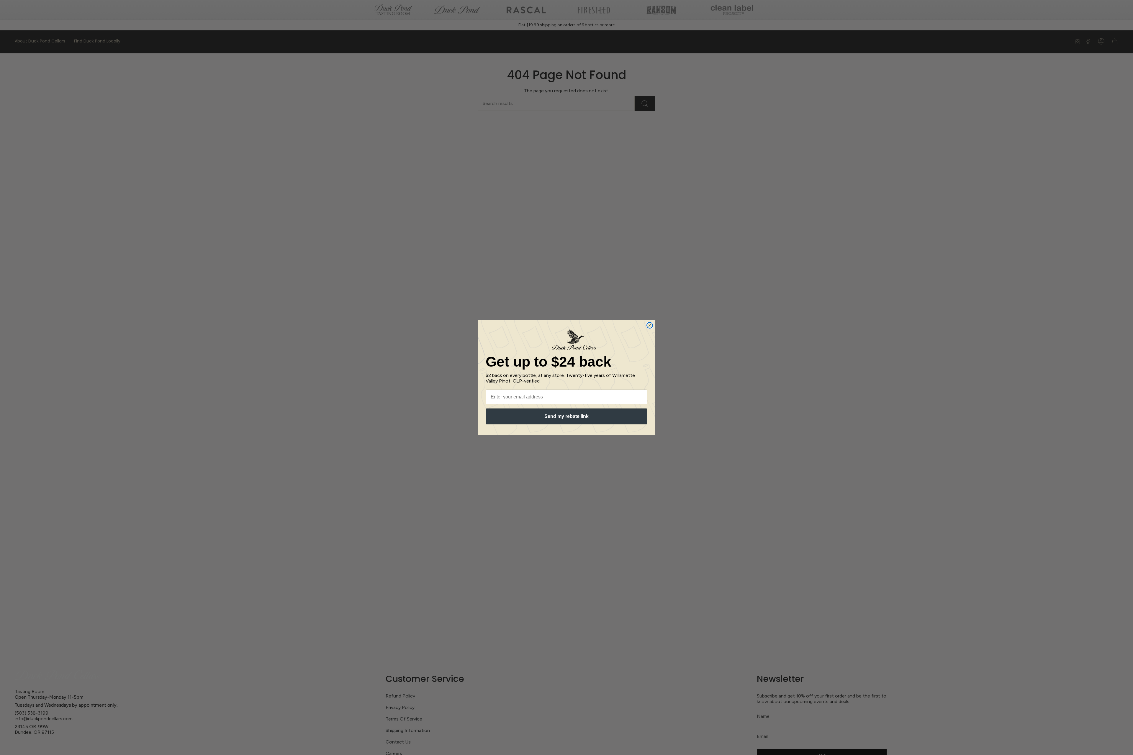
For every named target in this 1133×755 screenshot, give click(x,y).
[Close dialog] (650, 325)
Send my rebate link (566, 416)
